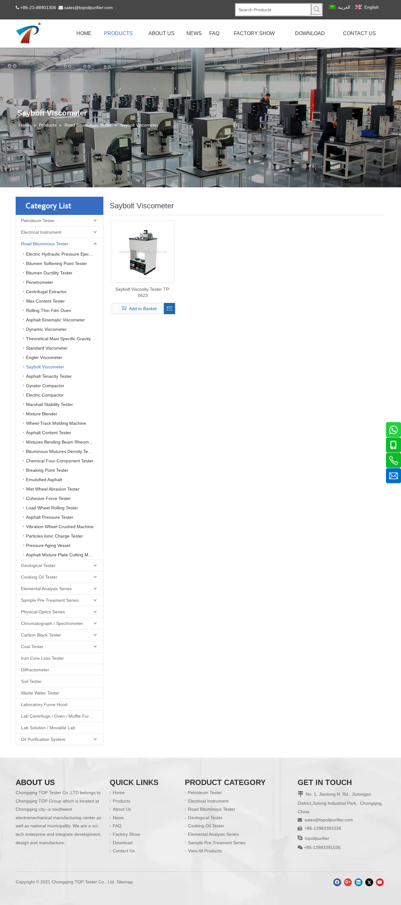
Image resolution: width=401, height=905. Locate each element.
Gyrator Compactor (45, 385)
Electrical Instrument (41, 232)
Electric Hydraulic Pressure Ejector (60, 254)
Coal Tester (32, 646)
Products (121, 801)
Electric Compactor (45, 395)
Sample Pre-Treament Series (50, 600)
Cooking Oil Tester (39, 577)
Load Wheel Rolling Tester (52, 507)
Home (119, 792)
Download (123, 842)
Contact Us (124, 850)
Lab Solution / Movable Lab (48, 727)
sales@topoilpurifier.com (88, 7)
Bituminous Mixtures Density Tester (61, 451)
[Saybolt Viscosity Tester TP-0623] (143, 251)
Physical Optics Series (43, 611)
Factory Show (126, 834)
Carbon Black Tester (41, 634)
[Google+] (348, 882)
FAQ (117, 825)
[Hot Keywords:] (316, 9)
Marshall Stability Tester (49, 404)
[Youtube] (380, 882)
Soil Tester (31, 681)
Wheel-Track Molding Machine (56, 423)
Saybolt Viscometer (45, 366)
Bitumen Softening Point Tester (56, 263)
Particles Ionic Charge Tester (54, 535)
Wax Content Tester (45, 301)
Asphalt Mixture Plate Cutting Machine (64, 554)
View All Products (205, 850)
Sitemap (125, 881)
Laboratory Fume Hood (44, 704)
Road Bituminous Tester (44, 243)
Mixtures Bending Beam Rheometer (61, 442)
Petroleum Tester (38, 220)
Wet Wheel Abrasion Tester (53, 489)
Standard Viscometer (47, 348)
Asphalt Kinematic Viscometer (55, 319)
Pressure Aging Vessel (48, 545)
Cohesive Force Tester (48, 498)
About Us (122, 809)
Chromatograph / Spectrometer (52, 623)
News (118, 817)
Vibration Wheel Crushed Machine (60, 526)
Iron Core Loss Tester (42, 658)
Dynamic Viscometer (46, 329)
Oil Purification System (43, 739)
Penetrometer (39, 282)
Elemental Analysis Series (46, 588)
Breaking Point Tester (47, 470)
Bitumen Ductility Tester (49, 272)
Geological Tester (38, 565)
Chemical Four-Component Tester (59, 460)
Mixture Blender (41, 413)
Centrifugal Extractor (46, 291)
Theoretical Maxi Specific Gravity (58, 338)
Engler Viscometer (44, 357)
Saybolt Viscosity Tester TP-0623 (142, 292)
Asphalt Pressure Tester (49, 517)
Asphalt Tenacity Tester (49, 376)
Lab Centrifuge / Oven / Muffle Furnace (60, 716)
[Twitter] (369, 882)
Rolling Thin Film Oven (48, 310)
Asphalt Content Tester (48, 432)
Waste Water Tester (40, 692)
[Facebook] (337, 882)
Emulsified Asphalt (44, 479)
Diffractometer (35, 669)
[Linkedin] (358, 882)
